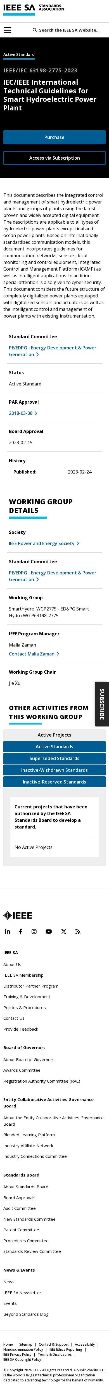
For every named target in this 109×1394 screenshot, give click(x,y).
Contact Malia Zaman (31, 654)
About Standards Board (25, 1186)
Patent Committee (21, 1229)
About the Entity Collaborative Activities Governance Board (53, 1121)
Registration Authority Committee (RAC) (41, 1081)
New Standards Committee (29, 1219)
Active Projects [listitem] (54, 735)
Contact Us (14, 1018)
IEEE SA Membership (23, 975)
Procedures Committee (26, 1240)
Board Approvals (19, 1197)
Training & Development (26, 996)
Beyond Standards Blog (26, 1314)
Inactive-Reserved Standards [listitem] (54, 782)
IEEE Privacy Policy (17, 1354)
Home (8, 1344)
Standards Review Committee (32, 1251)
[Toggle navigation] (7, 30)
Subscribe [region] (102, 704)
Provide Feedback (20, 1029)
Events (10, 1303)
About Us (12, 964)
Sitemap (25, 1344)
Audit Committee (19, 1208)
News (9, 1281)
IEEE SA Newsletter (22, 1292)
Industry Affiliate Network (28, 1145)
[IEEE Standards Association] (33, 10)
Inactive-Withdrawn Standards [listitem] (54, 770)
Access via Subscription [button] (54, 158)
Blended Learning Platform (29, 1134)
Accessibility (85, 1344)
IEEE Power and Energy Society (42, 543)
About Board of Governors (28, 1059)
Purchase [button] (54, 137)
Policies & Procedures (24, 1007)
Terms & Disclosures (55, 1354)
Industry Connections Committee (35, 1156)
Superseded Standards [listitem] (54, 758)
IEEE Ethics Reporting (65, 1349)
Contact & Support (53, 1344)
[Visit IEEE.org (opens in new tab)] (17, 915)
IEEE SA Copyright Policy (22, 1359)
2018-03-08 (20, 413)
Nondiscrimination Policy (23, 1349)
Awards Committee (22, 1070)
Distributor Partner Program (30, 986)
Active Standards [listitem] (54, 747)
